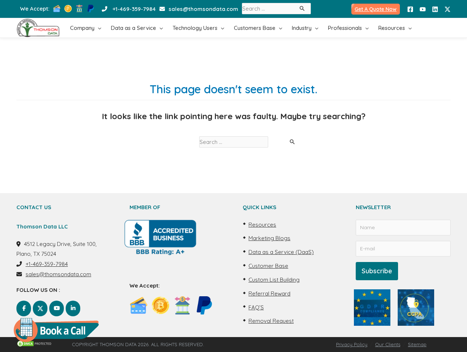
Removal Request (271, 320)
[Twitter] (447, 9)
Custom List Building (274, 279)
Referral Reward (269, 293)
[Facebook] (410, 9)
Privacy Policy (351, 344)
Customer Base (268, 265)
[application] (97, 27)
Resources (262, 224)
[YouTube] (423, 9)
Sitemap (417, 344)
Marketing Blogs (269, 238)
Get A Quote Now (376, 9)
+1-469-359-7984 (134, 8)
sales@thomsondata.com (203, 8)
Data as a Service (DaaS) (281, 252)
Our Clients (387, 344)
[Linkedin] (435, 9)
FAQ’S (256, 307)
